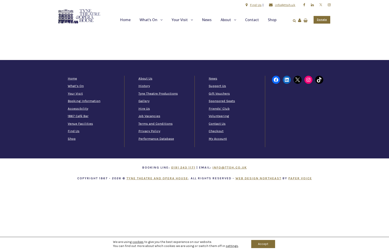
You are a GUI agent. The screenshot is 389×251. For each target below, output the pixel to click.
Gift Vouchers (219, 93)
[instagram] (329, 5)
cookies (138, 242)
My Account (218, 139)
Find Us (256, 5)
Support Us (217, 86)
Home (125, 19)
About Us (145, 78)
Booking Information (84, 101)
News (207, 19)
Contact (252, 19)
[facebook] (304, 5)
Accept (263, 244)
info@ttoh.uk (285, 5)
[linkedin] (312, 5)
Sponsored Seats (222, 101)
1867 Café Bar (78, 116)
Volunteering (219, 116)
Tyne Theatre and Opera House (157, 178)
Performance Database (156, 139)
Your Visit (180, 19)
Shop (272, 19)
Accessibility (78, 109)
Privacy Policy (149, 131)
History (144, 86)
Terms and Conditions (155, 124)
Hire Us (144, 109)
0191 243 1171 (183, 167)
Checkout (216, 131)
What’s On (148, 19)
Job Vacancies (149, 116)
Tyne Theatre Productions (158, 93)
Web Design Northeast (258, 178)
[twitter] (320, 5)
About (226, 19)
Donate (322, 19)
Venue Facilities (80, 124)
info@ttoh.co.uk (230, 167)
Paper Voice (300, 178)
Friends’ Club (219, 109)
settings (232, 246)
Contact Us (217, 124)
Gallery (143, 101)
